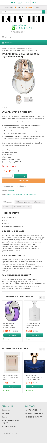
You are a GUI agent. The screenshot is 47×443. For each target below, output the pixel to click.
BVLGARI (26, 194)
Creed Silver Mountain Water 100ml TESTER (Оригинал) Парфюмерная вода (33, 325)
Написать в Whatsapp (19, 25)
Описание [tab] (8, 202)
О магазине (6, 410)
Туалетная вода (17, 194)
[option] (19, 99)
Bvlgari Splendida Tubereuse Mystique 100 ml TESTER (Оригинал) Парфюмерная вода (34, 377)
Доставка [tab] (39, 202)
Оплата (4, 417)
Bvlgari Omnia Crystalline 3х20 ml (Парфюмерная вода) (11, 377)
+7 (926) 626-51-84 (35, 410)
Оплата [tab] (7, 207)
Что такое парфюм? (9, 426)
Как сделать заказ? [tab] (23, 207)
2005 (35, 194)
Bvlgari (11, 190)
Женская (8, 194)
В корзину (21, 176)
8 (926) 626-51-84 (25, 27)
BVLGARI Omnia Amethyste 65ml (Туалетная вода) (9, 325)
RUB (37, 7)
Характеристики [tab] (24, 202)
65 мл (31, 194)
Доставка (5, 413)
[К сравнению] (16, 339)
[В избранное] (19, 339)
